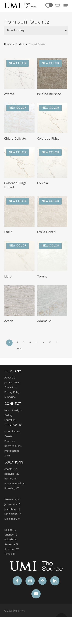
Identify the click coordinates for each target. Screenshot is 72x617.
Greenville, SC (12, 500)
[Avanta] (19, 73)
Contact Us (10, 388)
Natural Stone (12, 432)
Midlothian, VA (12, 519)
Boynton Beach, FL (14, 484)
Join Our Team (12, 383)
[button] (66, 5)
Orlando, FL (10, 535)
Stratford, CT (11, 549)
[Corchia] (52, 162)
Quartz (8, 437)
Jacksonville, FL (12, 504)
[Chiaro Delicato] (19, 118)
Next (19, 349)
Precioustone (11, 451)
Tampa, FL (10, 554)
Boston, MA (10, 479)
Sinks (7, 456)
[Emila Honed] (52, 211)
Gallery (8, 415)
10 (50, 342)
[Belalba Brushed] (52, 73)
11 (57, 342)
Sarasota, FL (11, 545)
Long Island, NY (13, 514)
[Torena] (52, 256)
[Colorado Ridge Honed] (19, 162)
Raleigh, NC (10, 540)
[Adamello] (52, 300)
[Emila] (19, 211)
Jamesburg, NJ (12, 509)
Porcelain (9, 441)
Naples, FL (10, 530)
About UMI (10, 378)
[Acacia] (19, 300)
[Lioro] (19, 256)
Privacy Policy (12, 392)
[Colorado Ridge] (52, 118)
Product (20, 45)
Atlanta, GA (10, 469)
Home (7, 45)
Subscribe (10, 397)
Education (10, 420)
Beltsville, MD (11, 474)
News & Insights (13, 411)
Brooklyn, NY (11, 489)
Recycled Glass (13, 446)
